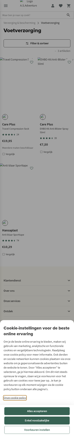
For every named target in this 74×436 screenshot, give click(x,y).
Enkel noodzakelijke (37, 421)
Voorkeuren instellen (37, 430)
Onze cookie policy (15, 398)
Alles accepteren (37, 411)
